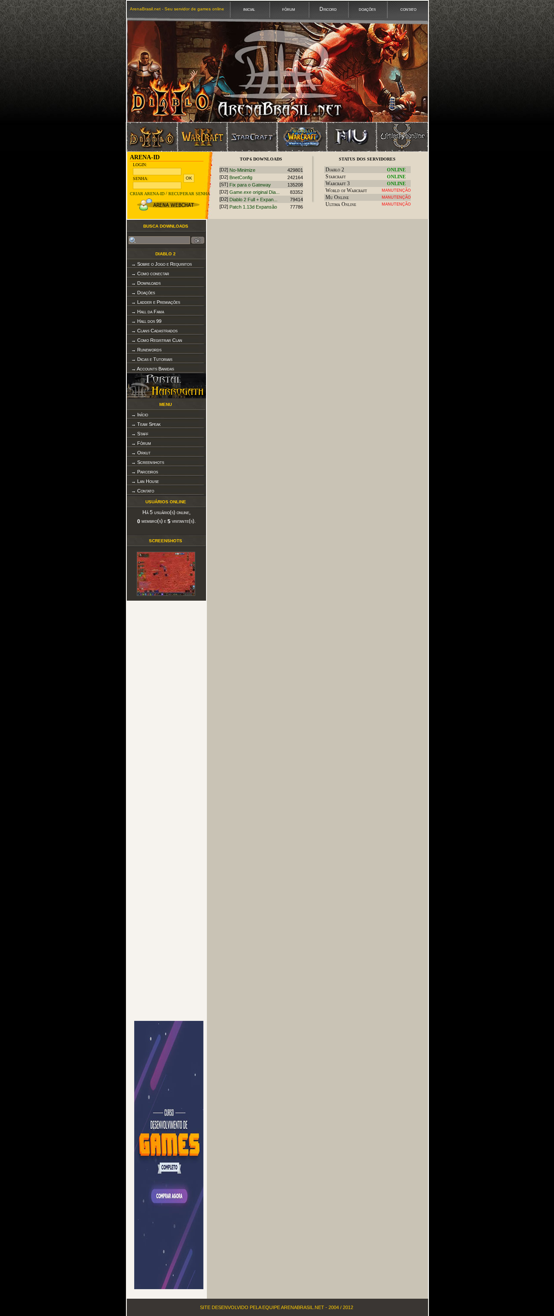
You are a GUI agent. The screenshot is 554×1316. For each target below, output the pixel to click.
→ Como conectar (150, 273)
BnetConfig (240, 177)
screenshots (165, 540)
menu (165, 404)
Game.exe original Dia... (254, 192)
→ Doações (143, 292)
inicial (248, 9)
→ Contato (142, 490)
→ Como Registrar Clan (156, 340)
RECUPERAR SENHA (189, 193)
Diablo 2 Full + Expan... (253, 199)
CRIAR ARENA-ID (147, 193)
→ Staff (139, 433)
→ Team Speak (146, 424)
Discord (327, 9)
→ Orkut (141, 452)
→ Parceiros (144, 471)
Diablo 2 (165, 253)
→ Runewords (146, 349)
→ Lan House (145, 481)
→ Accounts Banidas (152, 368)
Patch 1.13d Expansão (253, 207)
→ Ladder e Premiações (155, 302)
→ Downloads (146, 283)
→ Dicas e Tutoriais (151, 359)
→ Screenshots (147, 462)
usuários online (165, 501)
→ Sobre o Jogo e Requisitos (161, 264)
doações (367, 9)
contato (407, 9)
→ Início (139, 414)
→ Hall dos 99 (146, 321)
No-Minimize (242, 170)
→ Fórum (141, 443)
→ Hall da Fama (147, 311)
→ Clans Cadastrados (154, 330)
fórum (288, 9)
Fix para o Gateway (250, 184)
